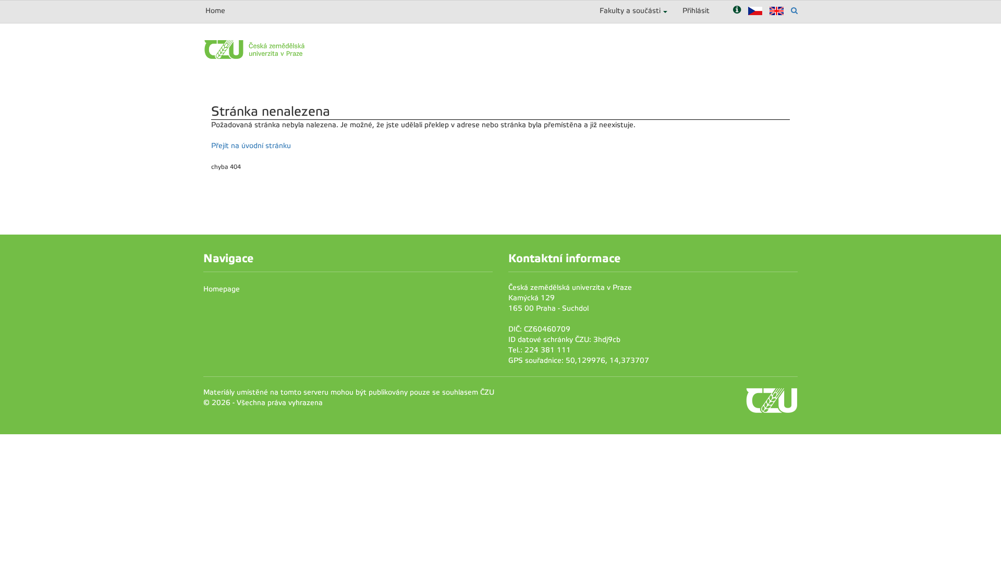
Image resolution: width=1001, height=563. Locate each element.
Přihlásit (696, 11)
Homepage (221, 289)
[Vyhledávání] (794, 11)
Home (215, 11)
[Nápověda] (737, 11)
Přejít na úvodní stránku (251, 146)
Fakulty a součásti (630, 11)
